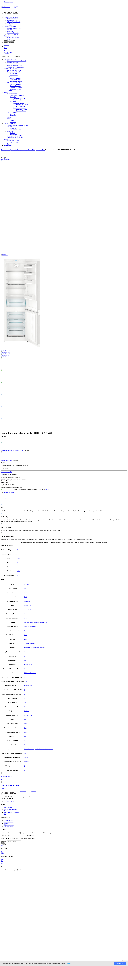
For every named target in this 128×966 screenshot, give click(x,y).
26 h (25, 728)
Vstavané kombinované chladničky (17, 61)
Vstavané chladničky (13, 62)
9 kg (25, 732)
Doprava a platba (8, 52)
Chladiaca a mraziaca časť (30, 626)
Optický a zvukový (29, 630)
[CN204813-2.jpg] (5, 350)
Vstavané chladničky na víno (15, 65)
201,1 (18, 558)
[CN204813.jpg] (22, 253)
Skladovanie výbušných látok (15, 137)
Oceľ (25, 635)
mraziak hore (14, 75)
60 (17, 562)
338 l (25, 592)
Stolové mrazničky (15, 78)
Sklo (25, 681)
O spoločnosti (7, 50)
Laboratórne (13, 128)
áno (25, 660)
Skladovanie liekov (15, 129)
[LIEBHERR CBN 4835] (4, 458)
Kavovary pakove (15, 142)
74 (28, 613)
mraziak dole (13, 73)
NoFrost (26, 723)
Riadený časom (28, 664)
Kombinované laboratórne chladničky (17, 125)
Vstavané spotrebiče (10, 59)
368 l (25, 597)
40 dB (25, 588)
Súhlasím (120, 963)
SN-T (18, 575)
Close (2, 845)
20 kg (25, 613)
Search (17, 56)
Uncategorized (8, 145)
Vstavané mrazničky (13, 64)
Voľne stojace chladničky (14, 83)
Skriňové (12, 114)
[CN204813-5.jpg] (5, 355)
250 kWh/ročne (28, 715)
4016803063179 (28, 584)
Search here (3, 841)
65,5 (18, 566)
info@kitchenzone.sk (9, 799)
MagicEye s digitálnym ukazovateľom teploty (35, 622)
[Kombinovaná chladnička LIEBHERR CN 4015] (4, 449)
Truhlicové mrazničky (16, 81)
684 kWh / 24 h (22, 554)
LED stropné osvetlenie (30, 673)
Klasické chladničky (15, 84)
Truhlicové (13, 115)
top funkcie (33, 791)
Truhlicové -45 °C (15, 134)
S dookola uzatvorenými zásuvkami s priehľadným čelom (38, 749)
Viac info (68, 963)
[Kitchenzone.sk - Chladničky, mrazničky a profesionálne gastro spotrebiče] (5, 7)
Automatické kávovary (13, 140)
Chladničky (13, 97)
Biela (25, 639)
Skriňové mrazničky (15, 79)
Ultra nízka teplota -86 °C (14, 136)
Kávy (8, 144)
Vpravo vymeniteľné (29, 643)
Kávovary (6, 139)
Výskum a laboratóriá (10, 123)
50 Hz (18, 571)
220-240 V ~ (27, 605)
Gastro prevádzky (12, 93)
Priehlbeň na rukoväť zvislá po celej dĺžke (34, 647)
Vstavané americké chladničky (15, 67)
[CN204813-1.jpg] (22, 349)
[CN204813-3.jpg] (5, 352)
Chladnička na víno (15, 89)
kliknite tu (47, 489)
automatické (27, 601)
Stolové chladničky (15, 86)
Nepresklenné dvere (19, 98)
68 (28, 618)
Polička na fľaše (28, 685)
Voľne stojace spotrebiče (11, 68)
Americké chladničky (16, 87)
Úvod (2, 150)
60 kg (25, 618)
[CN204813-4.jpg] (5, 353)
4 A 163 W (28, 609)
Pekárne (9, 119)
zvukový (26, 757)
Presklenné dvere (18, 100)
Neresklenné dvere (21, 109)
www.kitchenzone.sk (9, 801)
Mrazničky (10, 76)
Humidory (9, 90)
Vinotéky (9, 117)
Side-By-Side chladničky (14, 70)
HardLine (26, 711)
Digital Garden (31, 838)
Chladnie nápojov (12, 112)
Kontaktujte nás (7, 53)
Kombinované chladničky (14, 72)
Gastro (6, 92)
